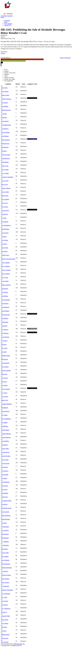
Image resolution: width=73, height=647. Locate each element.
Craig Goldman (5, 262)
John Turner (4, 605)
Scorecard (7, 20)
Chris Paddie (4, 474)
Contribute (4, 16)
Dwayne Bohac (5, 132)
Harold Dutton (5, 229)
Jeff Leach (4, 381)
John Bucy (4, 151)
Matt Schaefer (5, 534)
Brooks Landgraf (6, 370)
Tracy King (4, 348)
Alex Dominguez (6, 225)
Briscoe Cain (4, 166)
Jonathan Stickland (6, 567)
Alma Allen (4, 87)
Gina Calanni (4, 169)
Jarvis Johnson (5, 337)
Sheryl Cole (4, 184)
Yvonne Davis (5, 210)
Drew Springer (5, 560)
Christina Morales (6, 433)
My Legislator (8, 23)
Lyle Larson (4, 378)
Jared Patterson (5, 482)
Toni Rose (4, 523)
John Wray (4, 627)
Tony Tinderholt (5, 593)
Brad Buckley (5, 147)
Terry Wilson (4, 623)
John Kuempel (5, 363)
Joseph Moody (5, 430)
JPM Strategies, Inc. (19, 644)
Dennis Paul (4, 486)
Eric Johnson (4, 329)
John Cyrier (4, 203)
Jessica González (6, 270)
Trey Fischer (4, 240)
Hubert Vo (4, 612)
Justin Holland (5, 311)
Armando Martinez (6, 404)
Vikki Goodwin (5, 273)
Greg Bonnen (5, 136)
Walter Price (4, 497)
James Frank (4, 247)
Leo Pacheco (4, 471)
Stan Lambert (5, 366)
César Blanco (5, 128)
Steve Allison (4, 91)
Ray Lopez (4, 393)
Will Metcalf (4, 407)
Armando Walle (5, 616)
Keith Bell (4, 117)
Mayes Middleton (6, 419)
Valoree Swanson (6, 575)
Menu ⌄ (3, 17)
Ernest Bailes (4, 106)
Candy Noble (5, 459)
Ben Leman (4, 385)
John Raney (4, 504)
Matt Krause (4, 359)
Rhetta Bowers (5, 143)
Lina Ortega (4, 467)
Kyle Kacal (4, 340)
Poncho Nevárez (5, 456)
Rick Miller (4, 422)
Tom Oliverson (5, 463)
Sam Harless (4, 288)
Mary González (5, 266)
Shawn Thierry (5, 582)
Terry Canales (5, 173)
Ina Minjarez (4, 426)
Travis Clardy (5, 180)
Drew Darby (4, 207)
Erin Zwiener (4, 642)
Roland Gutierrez (6, 285)
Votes (5, 22)
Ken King (4, 352)
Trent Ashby (4, 102)
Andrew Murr (5, 448)
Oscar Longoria (5, 389)
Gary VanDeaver (6, 608)
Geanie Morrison (6, 437)
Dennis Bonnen (5, 140)
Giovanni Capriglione (7, 177)
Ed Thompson (5, 586)
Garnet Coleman (5, 188)
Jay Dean (3, 218)
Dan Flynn (4, 244)
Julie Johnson (5, 333)
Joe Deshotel (4, 221)
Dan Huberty (4, 318)
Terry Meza (4, 415)
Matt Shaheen (5, 538)
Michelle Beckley (6, 110)
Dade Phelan (4, 493)
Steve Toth (4, 597)
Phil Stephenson (5, 564)
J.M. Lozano (4, 396)
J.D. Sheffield (5, 541)
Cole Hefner (4, 296)
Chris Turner (4, 601)
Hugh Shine (4, 549)
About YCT (7, 25)
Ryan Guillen (4, 281)
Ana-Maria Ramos (6, 500)
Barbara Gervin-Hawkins (8, 259)
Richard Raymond (6, 508)
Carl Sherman (5, 545)
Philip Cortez (4, 195)
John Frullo (4, 251)
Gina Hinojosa (5, 307)
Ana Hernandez (5, 300)
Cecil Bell (4, 114)
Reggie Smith (5, 552)
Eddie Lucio (4, 400)
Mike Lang (4, 374)
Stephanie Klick (5, 355)
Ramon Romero (5, 519)
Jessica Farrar (5, 233)
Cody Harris (4, 292)
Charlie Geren (5, 255)
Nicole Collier (5, 192)
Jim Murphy (4, 445)
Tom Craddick (5, 199)
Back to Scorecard (65, 57)
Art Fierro (4, 236)
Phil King (3, 344)
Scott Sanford (5, 530)
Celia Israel (4, 326)
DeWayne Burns (5, 154)
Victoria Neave (5, 452)
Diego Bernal (5, 121)
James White (4, 619)
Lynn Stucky (4, 571)
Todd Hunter (4, 322)
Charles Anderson (6, 99)
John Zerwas (4, 638)
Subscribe (10, 16)
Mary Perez (4, 489)
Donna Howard (5, 314)
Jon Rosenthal (5, 526)
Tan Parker (4, 478)
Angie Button (5, 162)
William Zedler (5, 634)
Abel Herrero (4, 303)
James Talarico (5, 579)
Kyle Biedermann (6, 125)
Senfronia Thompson (7, 590)
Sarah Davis (4, 214)
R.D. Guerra (4, 277)
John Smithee (5, 556)
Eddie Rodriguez (6, 515)
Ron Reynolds (5, 512)
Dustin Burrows (5, 158)
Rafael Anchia (5, 95)
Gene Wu (3, 631)
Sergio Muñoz (5, 441)
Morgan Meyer (5, 411)
